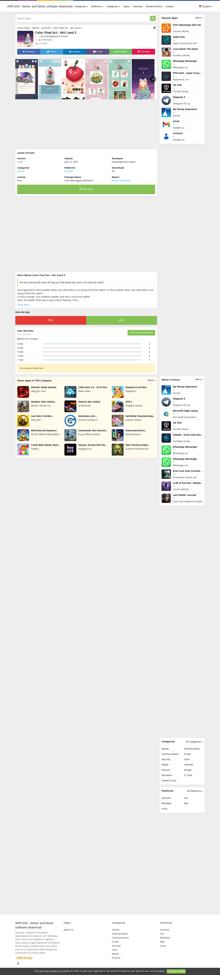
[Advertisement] (86, 124)
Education (167, 775)
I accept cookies (176, 971)
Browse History (154, 6)
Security (166, 759)
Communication (170, 753)
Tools (187, 759)
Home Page (23, 27)
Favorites (138, 6)
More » (151, 380)
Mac (186, 803)
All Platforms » (195, 790)
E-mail (187, 753)
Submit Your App (24, 958)
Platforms (96, 6)
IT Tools (188, 775)
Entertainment (192, 748)
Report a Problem (121, 180)
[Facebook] (17, 962)
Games (35, 27)
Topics (126, 6)
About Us (68, 929)
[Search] (153, 18)
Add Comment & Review (141, 332)
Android (46, 27)
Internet (188, 764)
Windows (166, 803)
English (206, 6)
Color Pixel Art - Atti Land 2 (67, 27)
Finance (166, 769)
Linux (164, 808)
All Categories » (194, 741)
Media (165, 764)
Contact (169, 6)
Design (188, 769)
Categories (80, 6)
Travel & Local (169, 780)
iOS (186, 797)
